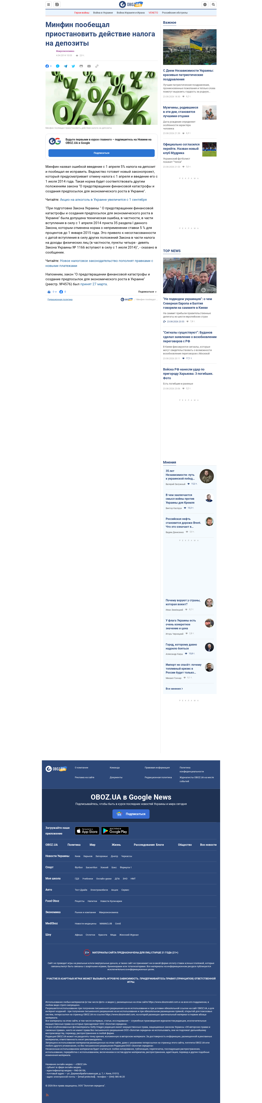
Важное (169, 22)
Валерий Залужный (175, 484)
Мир (92, 844)
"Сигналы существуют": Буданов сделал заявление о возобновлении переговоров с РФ (190, 337)
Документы (116, 777)
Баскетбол (91, 867)
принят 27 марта (93, 284)
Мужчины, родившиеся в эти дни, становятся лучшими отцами (180, 112)
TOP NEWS (172, 251)
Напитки (92, 901)
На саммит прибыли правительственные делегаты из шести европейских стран (187, 315)
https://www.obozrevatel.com (163, 1002)
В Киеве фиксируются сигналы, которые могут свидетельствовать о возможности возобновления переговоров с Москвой (187, 350)
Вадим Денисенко (175, 532)
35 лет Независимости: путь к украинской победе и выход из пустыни (180, 475)
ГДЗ (77, 878)
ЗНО (125, 878)
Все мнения (173, 688)
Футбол (79, 867)
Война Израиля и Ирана (131, 12)
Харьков (87, 856)
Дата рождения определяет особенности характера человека (179, 125)
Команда (115, 767)
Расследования (144, 844)
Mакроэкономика (65, 51)
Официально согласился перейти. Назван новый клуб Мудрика (181, 148)
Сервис (125, 890)
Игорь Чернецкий (174, 634)
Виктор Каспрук (174, 508)
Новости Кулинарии (111, 901)
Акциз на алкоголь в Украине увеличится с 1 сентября (103, 200)
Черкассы (126, 856)
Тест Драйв (81, 890)
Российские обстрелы (175, 12)
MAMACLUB (106, 923)
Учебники (87, 878)
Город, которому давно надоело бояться (181, 646)
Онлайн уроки (104, 878)
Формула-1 (126, 867)
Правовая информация (157, 767)
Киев (77, 856)
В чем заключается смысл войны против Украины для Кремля (180, 498)
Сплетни (90, 934)
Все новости (208, 844)
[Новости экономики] (127, 300)
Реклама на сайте (84, 777)
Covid (118, 923)
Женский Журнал (129, 934)
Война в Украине (103, 12)
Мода (113, 934)
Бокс (114, 867)
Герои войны (81, 12)
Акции (114, 890)
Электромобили (99, 890)
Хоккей (104, 867)
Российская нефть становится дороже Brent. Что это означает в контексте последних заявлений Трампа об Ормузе (183, 523)
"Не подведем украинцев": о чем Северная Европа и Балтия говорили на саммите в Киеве (187, 303)
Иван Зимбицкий (174, 610)
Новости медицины (85, 923)
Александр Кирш (174, 654)
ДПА (117, 878)
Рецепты (79, 901)
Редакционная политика (60, 299)
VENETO (153, 12)
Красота (102, 934)
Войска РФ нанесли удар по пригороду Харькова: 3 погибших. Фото (188, 373)
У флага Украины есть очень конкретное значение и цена (181, 624)
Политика (74, 844)
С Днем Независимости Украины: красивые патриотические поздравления (188, 75)
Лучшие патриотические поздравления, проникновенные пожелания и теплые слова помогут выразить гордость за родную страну (189, 88)
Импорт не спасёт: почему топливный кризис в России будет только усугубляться (183, 668)
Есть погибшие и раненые (178, 383)
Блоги (160, 844)
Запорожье (102, 856)
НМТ (133, 878)
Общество (185, 844)
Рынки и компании (85, 912)
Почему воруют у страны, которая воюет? (183, 602)
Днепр (114, 856)
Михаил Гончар (173, 678)
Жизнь (116, 844)
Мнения (169, 462)
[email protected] (86, 1076)
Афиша (79, 934)
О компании (81, 767)
